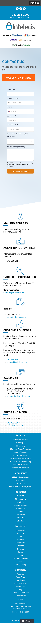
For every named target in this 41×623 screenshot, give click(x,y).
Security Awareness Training (20, 458)
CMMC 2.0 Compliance (20, 477)
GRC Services (20, 483)
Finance (20, 511)
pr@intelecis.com (15, 425)
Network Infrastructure (20, 468)
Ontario (20, 555)
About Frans (20, 577)
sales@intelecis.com (16, 317)
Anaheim (20, 546)
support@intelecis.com (17, 362)
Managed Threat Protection (20, 449)
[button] (34, 3)
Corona (20, 552)
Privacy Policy (20, 596)
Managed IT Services (20, 440)
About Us (20, 574)
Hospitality (20, 518)
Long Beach (20, 543)
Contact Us (21, 17)
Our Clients (21, 580)
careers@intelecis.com (13, 292)
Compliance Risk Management (20, 486)
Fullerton (20, 539)
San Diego (20, 533)
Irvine (21, 536)
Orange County (20, 564)
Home (12, 17)
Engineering (20, 508)
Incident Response (20, 452)
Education (20, 521)
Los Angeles (20, 530)
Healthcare (20, 496)
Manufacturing (20, 499)
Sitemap (21, 599)
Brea (20, 561)
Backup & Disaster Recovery (20, 461)
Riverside (20, 549)
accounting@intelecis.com (19, 396)
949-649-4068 (13, 359)
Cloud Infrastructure (20, 465)
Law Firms (20, 502)
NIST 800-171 (20, 480)
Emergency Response (20, 455)
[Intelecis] (20, 30)
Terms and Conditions (20, 593)
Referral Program (20, 583)
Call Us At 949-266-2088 (18, 78)
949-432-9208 (13, 423)
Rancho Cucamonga (20, 558)
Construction (20, 514)
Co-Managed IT (20, 443)
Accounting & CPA (20, 505)
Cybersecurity (21, 446)
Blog (29, 17)
